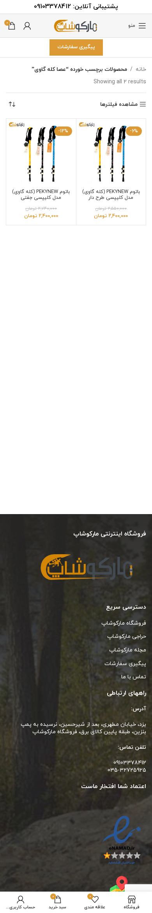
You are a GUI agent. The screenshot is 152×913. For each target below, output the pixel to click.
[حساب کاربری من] (27, 25)
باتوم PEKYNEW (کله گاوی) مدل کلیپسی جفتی (41, 194)
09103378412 (52, 6)
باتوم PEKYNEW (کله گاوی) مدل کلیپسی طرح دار (111, 194)
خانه (141, 69)
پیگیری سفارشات (76, 47)
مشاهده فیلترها (119, 104)
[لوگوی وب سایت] (76, 25)
